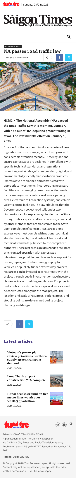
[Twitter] (68, 57)
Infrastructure (12, 46)
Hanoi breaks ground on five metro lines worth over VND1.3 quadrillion (27, 397)
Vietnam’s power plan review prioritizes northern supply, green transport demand (27, 358)
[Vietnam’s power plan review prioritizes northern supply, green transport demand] (56, 357)
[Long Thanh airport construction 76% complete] (56, 381)
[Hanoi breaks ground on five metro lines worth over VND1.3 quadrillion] (56, 398)
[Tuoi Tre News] (23, 425)
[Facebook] (59, 57)
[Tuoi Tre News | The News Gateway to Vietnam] (11, 3)
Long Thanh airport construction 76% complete (26, 378)
